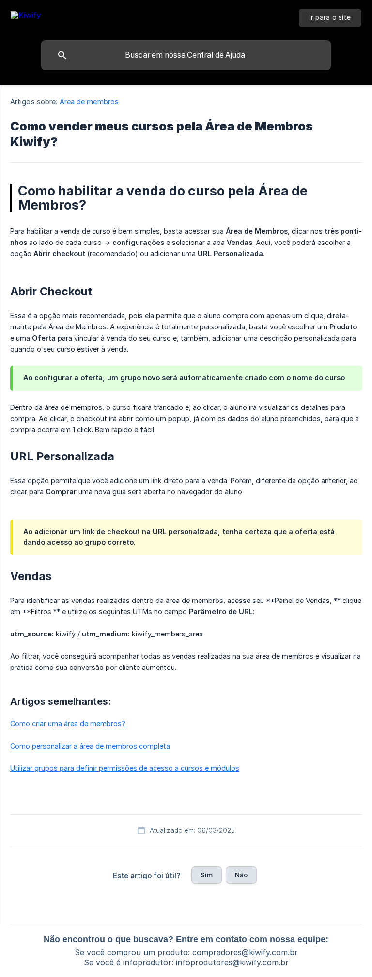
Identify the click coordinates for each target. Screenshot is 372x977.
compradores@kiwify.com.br (245, 952)
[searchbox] (186, 55)
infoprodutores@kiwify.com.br (232, 962)
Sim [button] (207, 875)
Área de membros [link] (89, 102)
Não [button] (241, 875)
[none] (26, 17)
